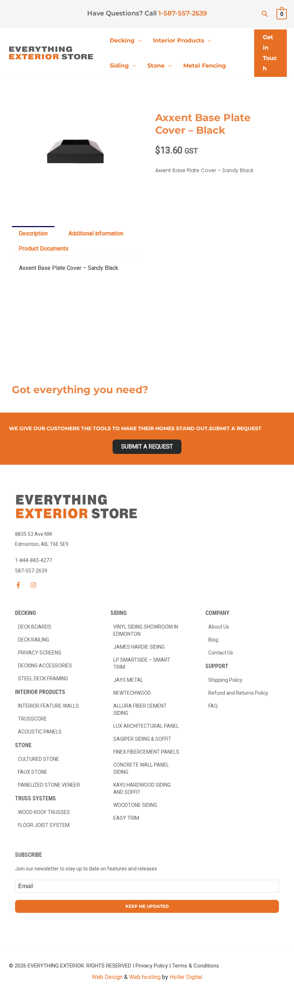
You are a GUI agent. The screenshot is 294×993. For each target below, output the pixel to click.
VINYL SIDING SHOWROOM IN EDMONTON (145, 630)
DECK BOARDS (34, 627)
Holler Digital (186, 977)
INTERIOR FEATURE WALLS (48, 706)
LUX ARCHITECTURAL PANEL (146, 726)
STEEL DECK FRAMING (43, 678)
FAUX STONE (32, 772)
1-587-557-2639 (182, 13)
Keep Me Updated (147, 906)
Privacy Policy (152, 965)
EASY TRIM (126, 818)
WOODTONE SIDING (135, 805)
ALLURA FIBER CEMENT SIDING (140, 709)
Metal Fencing (204, 65)
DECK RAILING (33, 640)
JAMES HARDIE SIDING (139, 647)
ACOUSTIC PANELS (40, 732)
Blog (213, 640)
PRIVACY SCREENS (39, 653)
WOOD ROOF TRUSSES (44, 812)
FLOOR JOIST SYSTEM (44, 825)
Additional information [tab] (95, 233)
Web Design (107, 977)
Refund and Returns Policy (238, 693)
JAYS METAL (128, 680)
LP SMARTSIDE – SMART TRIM (141, 663)
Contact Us (220, 653)
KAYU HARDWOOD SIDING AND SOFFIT (142, 788)
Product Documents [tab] (43, 248)
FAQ (213, 706)
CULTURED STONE (38, 759)
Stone (156, 65)
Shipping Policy (225, 680)
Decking (122, 40)
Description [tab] (33, 233)
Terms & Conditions (195, 965)
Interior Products (178, 40)
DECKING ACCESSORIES (45, 665)
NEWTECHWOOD (132, 693)
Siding (119, 65)
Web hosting (145, 977)
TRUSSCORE (32, 719)
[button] (265, 13)
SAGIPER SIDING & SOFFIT (142, 739)
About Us (218, 627)
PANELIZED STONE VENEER (49, 785)
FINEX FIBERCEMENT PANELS (146, 752)
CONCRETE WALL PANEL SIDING (141, 768)
